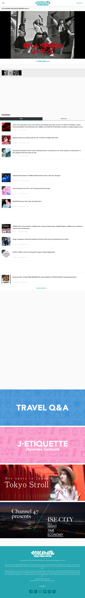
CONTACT (42, 586)
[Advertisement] (42, 95)
